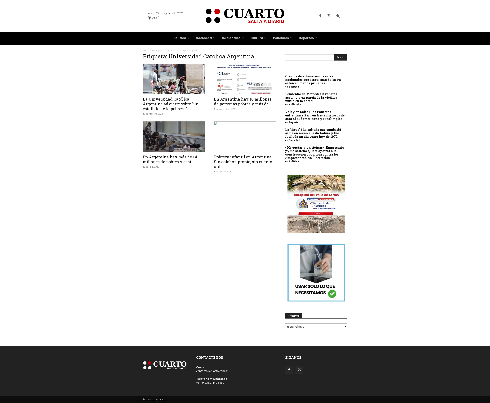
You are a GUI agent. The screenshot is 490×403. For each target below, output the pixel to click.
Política (294, 86)
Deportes (294, 122)
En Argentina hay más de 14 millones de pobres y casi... (170, 159)
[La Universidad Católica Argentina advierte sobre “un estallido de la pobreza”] (174, 79)
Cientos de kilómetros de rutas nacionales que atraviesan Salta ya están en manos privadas (313, 79)
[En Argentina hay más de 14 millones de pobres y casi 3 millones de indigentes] (174, 136)
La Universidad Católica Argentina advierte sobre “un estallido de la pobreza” (170, 103)
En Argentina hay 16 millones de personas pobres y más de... (243, 101)
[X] (329, 16)
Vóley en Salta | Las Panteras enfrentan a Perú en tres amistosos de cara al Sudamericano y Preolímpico (315, 115)
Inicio (146, 50)
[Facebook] (320, 16)
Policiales (295, 104)
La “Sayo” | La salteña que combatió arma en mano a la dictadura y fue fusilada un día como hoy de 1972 (313, 133)
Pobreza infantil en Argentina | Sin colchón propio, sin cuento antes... (244, 161)
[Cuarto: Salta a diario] (245, 16)
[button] (338, 15)
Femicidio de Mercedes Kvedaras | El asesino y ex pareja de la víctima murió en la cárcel (313, 97)
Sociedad (294, 140)
